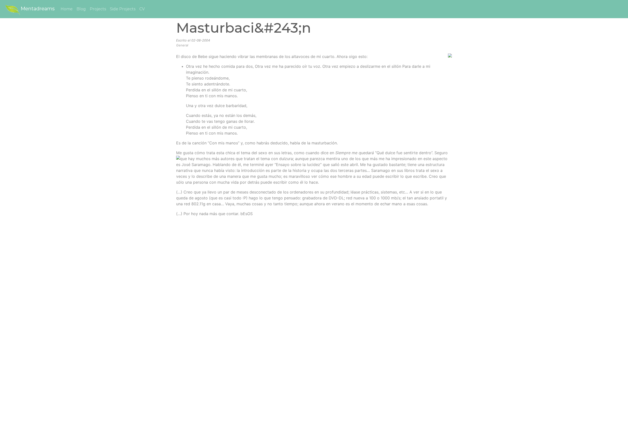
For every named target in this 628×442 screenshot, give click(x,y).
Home (67, 9)
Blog (81, 9)
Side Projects (122, 9)
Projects (98, 9)
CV (142, 9)
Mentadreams (38, 9)
